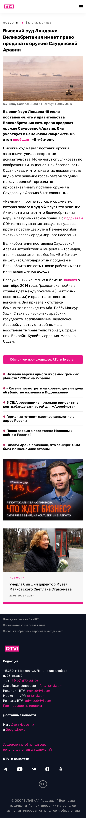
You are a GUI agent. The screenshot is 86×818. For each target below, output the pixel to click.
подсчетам (73, 218)
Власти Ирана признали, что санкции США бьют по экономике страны (41, 447)
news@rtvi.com (38, 691)
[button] (81, 6)
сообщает (22, 139)
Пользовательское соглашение (24, 625)
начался (70, 280)
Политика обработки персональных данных (33, 631)
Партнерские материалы (22, 706)
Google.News (15, 729)
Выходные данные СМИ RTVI (22, 619)
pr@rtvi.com (36, 696)
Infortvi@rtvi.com (49, 686)
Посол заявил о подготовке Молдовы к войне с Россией (37, 433)
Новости (11, 22)
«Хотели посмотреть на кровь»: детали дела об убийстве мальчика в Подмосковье (43, 390)
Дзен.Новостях (22, 724)
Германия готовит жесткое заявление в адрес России (38, 419)
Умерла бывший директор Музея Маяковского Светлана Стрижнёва (40, 586)
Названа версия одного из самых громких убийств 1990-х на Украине (41, 376)
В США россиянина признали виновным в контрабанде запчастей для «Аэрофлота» (40, 404)
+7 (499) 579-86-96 (24, 681)
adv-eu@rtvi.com (38, 701)
